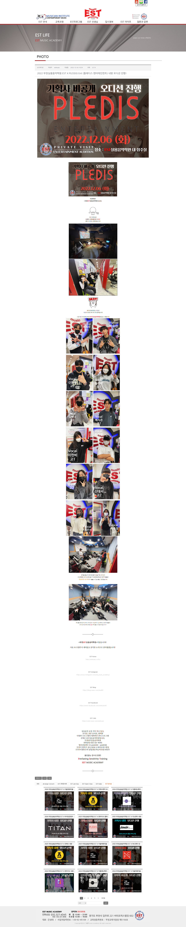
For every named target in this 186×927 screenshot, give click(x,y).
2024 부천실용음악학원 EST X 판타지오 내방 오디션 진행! (63, 871)
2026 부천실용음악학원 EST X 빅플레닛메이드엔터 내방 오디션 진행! (134, 789)
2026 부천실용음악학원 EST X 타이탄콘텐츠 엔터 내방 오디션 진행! (66, 816)
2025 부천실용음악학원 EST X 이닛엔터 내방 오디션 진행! (131, 816)
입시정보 (109, 22)
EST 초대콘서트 (62, 784)
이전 (44, 778)
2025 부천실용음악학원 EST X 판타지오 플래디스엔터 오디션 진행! (99, 816)
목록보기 (38, 778)
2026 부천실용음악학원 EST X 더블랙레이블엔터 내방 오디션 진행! (66, 789)
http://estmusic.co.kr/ (93, 659)
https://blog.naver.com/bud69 (93, 690)
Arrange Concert (48, 784)
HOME (135, 38)
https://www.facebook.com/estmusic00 (93, 705)
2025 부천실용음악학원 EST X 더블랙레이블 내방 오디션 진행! (98, 844)
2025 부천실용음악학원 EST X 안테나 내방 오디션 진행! (63, 844)
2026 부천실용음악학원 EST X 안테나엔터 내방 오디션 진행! (97, 789)
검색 (106, 903)
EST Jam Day (75, 784)
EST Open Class (87, 784)
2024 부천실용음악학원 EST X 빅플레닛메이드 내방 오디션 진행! (99, 871)
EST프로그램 (76, 22)
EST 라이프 (126, 22)
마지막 (103, 898)
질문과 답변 (142, 22)
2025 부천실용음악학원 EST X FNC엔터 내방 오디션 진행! (131, 844)
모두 (38, 784)
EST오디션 (108, 784)
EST (87, 923)
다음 (49, 778)
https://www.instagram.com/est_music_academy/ (93, 674)
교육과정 (59, 22)
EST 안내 (43, 22)
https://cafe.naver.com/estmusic (93, 721)
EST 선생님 (93, 22)
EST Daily (99, 784)
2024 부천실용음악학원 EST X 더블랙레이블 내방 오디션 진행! (132, 871)
